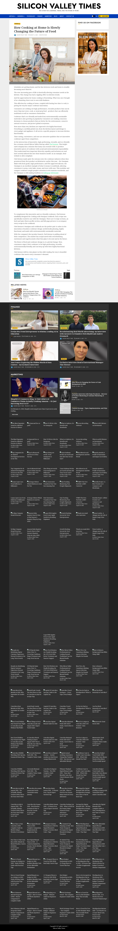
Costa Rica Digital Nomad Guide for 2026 (50, 739)
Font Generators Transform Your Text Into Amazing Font (50, 500)
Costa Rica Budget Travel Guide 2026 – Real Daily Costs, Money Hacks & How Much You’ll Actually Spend (99, 773)
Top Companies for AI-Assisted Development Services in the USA (17, 471)
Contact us (70, 16)
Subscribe (105, 16)
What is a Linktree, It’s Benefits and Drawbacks (67, 441)
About (62, 16)
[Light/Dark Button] (93, 16)
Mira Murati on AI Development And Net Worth (83, 471)
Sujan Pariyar (17, 336)
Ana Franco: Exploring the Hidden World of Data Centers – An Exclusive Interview (31, 363)
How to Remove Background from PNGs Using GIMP (99, 668)
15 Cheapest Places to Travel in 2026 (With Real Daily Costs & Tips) (51, 877)
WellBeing (17, 23)
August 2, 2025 (34, 35)
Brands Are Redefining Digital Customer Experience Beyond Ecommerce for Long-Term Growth (18, 670)
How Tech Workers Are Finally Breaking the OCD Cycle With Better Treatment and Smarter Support (51, 670)
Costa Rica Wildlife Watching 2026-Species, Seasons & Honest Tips (18, 771)
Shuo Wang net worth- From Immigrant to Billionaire (50, 471)
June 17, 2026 (30, 406)
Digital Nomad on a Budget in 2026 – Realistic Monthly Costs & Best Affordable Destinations (34, 879)
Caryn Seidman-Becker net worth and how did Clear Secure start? (67, 471)
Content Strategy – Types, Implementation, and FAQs (89, 408)
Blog (55, 16)
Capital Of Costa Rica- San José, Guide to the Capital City (50, 708)
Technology (31, 16)
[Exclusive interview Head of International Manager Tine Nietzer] (83, 351)
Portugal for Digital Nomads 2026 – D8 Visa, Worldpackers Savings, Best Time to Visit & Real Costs (83, 808)
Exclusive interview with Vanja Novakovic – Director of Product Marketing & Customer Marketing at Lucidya (89, 395)
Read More (15, 414)
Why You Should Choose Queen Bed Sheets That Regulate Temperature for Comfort (32, 294)
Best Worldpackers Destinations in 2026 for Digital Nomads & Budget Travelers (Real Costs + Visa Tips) (83, 844)
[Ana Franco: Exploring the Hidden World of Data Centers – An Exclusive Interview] (34, 351)
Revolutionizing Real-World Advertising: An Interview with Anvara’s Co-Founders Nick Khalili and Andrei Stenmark (83, 333)
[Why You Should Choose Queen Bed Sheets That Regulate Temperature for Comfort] (16, 293)
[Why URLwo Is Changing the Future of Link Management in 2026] (65, 383)
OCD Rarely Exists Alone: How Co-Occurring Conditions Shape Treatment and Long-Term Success (33, 670)
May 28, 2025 (27, 299)
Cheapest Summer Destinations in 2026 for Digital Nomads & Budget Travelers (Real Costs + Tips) (51, 844)
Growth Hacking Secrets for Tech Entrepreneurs (65, 531)
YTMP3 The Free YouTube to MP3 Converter (81, 500)
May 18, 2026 (76, 386)
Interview (15, 328)
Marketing (48, 16)
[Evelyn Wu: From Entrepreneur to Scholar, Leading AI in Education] (34, 320)
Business (20, 16)
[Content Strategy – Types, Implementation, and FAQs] (65, 408)
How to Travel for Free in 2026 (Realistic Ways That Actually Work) (83, 911)
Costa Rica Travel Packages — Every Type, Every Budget (66, 708)
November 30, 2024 (31, 367)
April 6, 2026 (76, 410)
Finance (39, 16)
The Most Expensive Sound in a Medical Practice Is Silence (17, 441)
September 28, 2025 (28, 336)
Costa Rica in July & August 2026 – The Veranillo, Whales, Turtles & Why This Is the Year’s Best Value (17, 808)
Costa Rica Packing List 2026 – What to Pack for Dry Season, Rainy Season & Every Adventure (67, 808)
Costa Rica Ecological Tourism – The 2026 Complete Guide (50, 771)
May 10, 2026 (76, 399)
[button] (97, 16)
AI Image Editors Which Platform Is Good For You (34, 500)
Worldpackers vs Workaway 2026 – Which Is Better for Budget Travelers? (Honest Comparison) (98, 879)
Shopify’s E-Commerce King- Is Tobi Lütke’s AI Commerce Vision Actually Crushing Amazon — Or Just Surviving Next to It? (33, 401)
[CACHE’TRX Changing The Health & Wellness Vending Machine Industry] (48, 293)
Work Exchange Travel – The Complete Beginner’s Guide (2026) (67, 911)
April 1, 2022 (59, 297)
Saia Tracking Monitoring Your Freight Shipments (65, 500)
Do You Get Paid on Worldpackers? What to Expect (83, 708)
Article (11, 16)
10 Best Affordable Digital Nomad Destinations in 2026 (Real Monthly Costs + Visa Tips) (99, 844)
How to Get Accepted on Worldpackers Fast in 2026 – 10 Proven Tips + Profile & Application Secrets (83, 879)
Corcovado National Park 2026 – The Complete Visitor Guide (34, 771)
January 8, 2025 (80, 338)
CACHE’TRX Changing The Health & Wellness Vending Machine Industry (64, 294)
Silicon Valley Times (59, 6)
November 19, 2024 (80, 367)
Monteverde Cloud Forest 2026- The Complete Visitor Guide (99, 740)
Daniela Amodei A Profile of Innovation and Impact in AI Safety (99, 471)
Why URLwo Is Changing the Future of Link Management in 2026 (86, 383)
